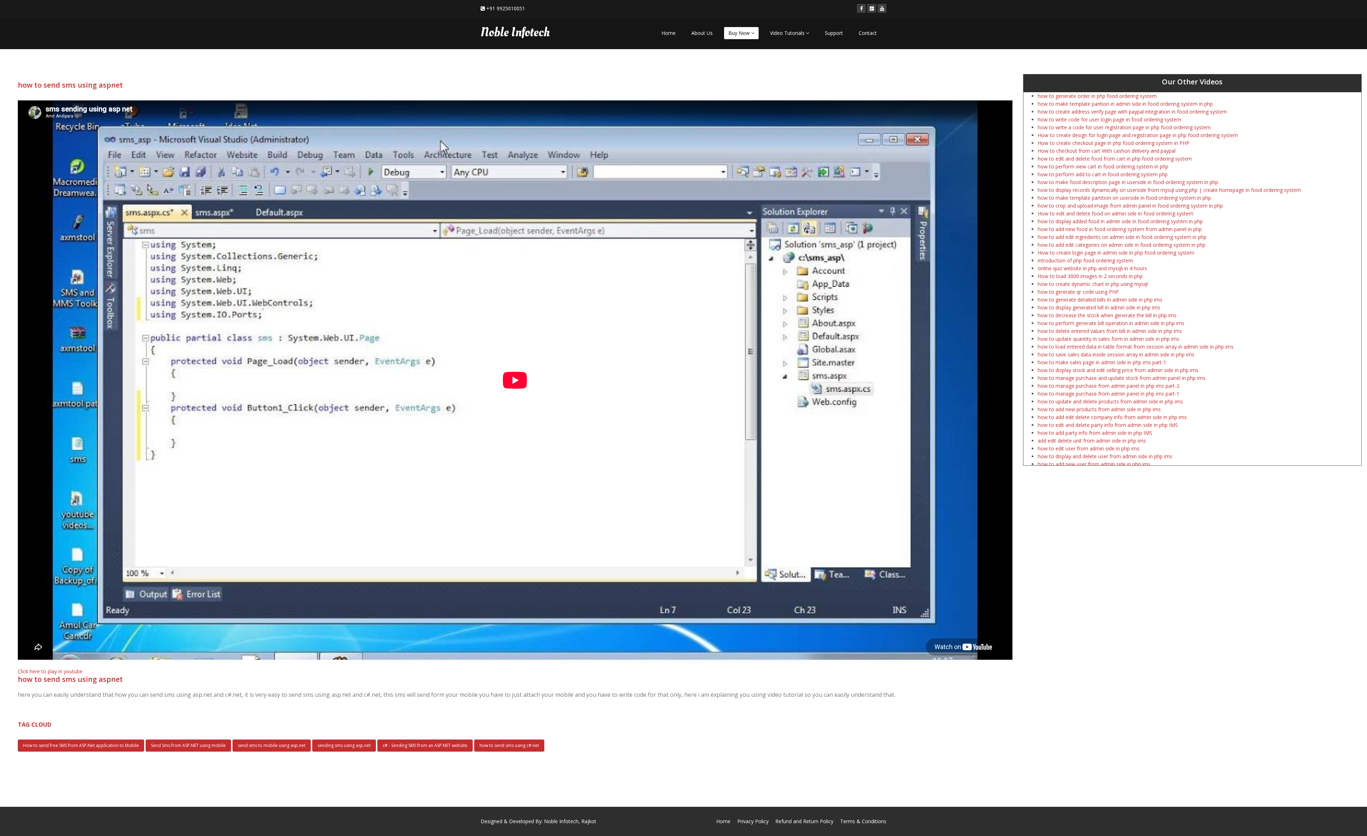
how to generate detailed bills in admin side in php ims (1100, 299)
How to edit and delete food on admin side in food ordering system (1115, 213)
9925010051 (511, 8)
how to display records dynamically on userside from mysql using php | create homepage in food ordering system (1169, 190)
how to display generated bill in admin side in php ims (1099, 307)
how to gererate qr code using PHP (1078, 291)
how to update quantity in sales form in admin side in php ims (1108, 338)
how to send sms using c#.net (509, 745)
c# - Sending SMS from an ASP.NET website (425, 745)
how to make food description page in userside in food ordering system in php (1128, 182)
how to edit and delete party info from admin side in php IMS (1108, 425)
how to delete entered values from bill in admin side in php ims (1110, 331)
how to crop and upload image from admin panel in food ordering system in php (1130, 205)
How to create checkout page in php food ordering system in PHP (1113, 143)
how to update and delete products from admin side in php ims (1110, 401)
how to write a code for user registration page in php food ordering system (1124, 127)
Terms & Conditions (863, 821)
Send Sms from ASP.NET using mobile (188, 745)
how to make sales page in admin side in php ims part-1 (1102, 362)
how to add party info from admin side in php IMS (1095, 432)
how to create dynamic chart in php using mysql (1093, 284)
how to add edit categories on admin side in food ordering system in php (1121, 244)
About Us (702, 33)
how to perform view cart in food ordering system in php (1103, 166)
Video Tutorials (788, 33)
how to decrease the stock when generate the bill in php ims (1107, 315)
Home (668, 33)
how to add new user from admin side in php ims (1094, 464)
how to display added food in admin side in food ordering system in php (1120, 221)
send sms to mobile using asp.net (271, 745)
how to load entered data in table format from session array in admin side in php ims (1136, 346)
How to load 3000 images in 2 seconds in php (1090, 276)
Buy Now (739, 33)
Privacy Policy (753, 821)
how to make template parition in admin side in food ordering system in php (1125, 103)
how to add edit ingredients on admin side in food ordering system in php (1122, 237)
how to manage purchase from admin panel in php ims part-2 (1108, 385)
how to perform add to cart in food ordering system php (1103, 174)
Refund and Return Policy (804, 821)
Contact (868, 33)
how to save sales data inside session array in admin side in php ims (1116, 354)
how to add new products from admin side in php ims (1099, 409)
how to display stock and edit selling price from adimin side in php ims (1118, 370)
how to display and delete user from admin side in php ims (1105, 456)
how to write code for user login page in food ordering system (1109, 119)
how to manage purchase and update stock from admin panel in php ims (1121, 378)
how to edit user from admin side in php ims (1089, 448)
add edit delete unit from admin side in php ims (1092, 440)
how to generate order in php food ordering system (1097, 96)
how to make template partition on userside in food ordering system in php (1124, 197)
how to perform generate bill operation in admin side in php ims (1111, 323)
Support (834, 33)
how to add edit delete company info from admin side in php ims (1112, 417)
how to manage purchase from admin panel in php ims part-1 (1108, 393)
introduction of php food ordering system (1085, 260)
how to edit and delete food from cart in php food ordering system (1115, 158)
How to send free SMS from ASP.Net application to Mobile (81, 745)
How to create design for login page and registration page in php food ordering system (1138, 135)
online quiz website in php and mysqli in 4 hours (1092, 268)
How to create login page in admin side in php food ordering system (1116, 252)
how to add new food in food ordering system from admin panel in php (1120, 229)
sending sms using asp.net (344, 745)
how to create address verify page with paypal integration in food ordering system (1132, 111)
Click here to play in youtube (50, 671)
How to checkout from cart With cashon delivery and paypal (1106, 150)
